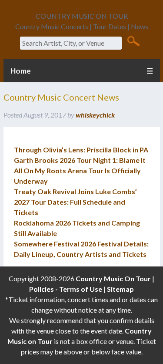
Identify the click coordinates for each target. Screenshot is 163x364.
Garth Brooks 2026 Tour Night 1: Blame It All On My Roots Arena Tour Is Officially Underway (80, 170)
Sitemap (120, 289)
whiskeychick (95, 115)
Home (20, 70)
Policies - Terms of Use (65, 289)
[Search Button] (133, 40)
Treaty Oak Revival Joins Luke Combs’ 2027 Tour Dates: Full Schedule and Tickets (75, 201)
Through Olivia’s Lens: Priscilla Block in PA (81, 149)
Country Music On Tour (113, 278)
